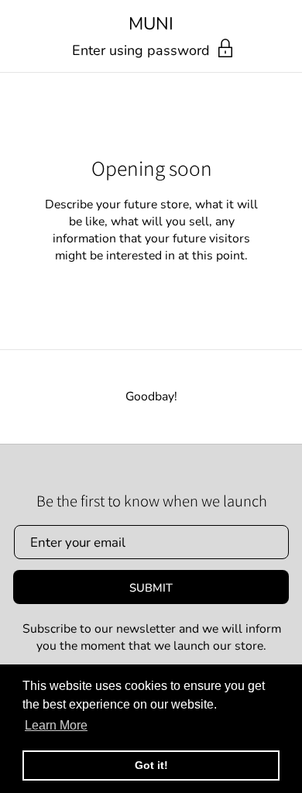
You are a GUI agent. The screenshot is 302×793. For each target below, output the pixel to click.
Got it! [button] (151, 765)
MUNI (151, 24)
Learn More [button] (56, 725)
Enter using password (143, 50)
